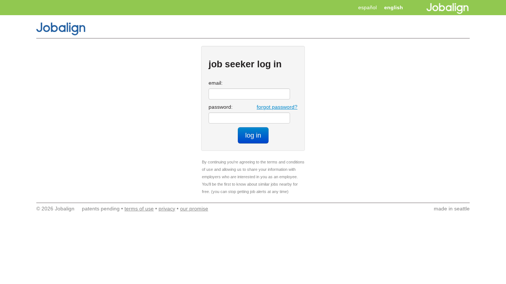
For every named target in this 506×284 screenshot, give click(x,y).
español (367, 7)
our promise (194, 209)
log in (253, 135)
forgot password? (277, 107)
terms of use (139, 209)
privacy (167, 209)
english (393, 7)
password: (221, 107)
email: (216, 83)
